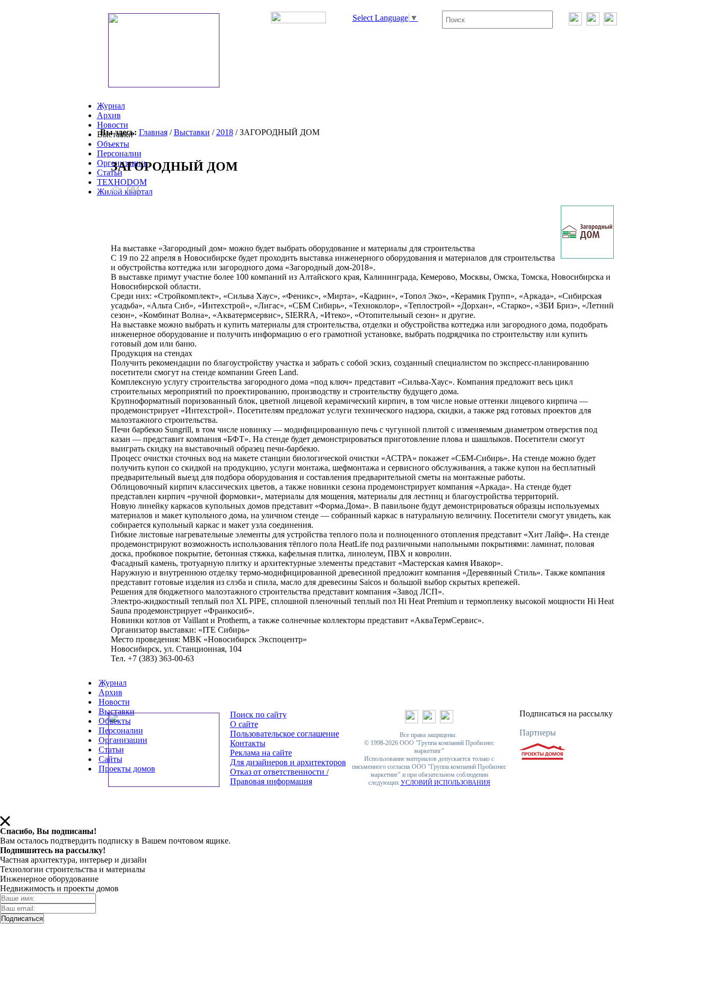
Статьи (109, 172)
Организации (123, 739)
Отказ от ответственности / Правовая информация (279, 776)
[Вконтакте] (575, 22)
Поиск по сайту (258, 714)
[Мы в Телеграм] (592, 22)
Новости (112, 124)
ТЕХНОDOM (122, 182)
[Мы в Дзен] (610, 22)
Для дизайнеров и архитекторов (288, 762)
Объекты (113, 143)
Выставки (192, 132)
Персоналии (119, 153)
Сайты (110, 759)
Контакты (248, 743)
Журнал (111, 105)
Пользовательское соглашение (284, 733)
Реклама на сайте (261, 752)
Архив (109, 115)
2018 (224, 132)
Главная (153, 132)
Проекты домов (127, 768)
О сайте (244, 724)
